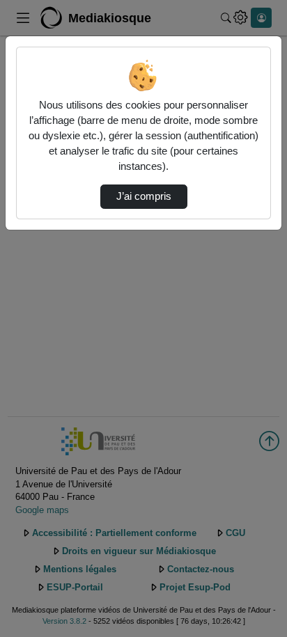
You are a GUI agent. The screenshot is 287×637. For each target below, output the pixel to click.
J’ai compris (143, 196)
